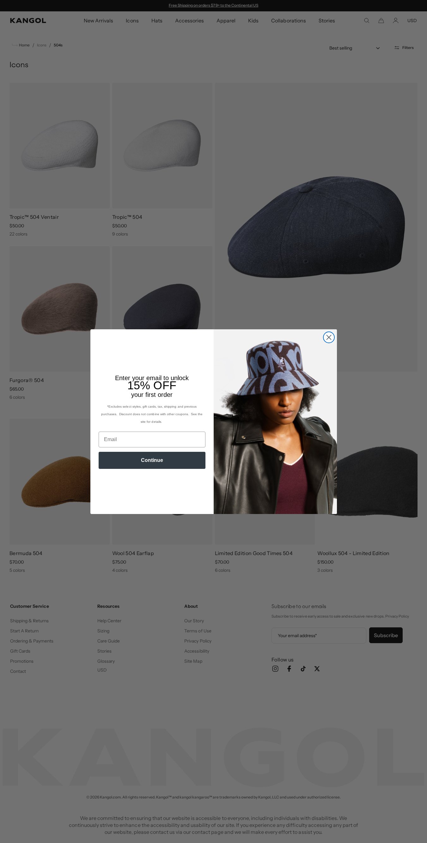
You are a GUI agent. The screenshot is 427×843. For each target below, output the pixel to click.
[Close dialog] (328, 337)
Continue (152, 460)
